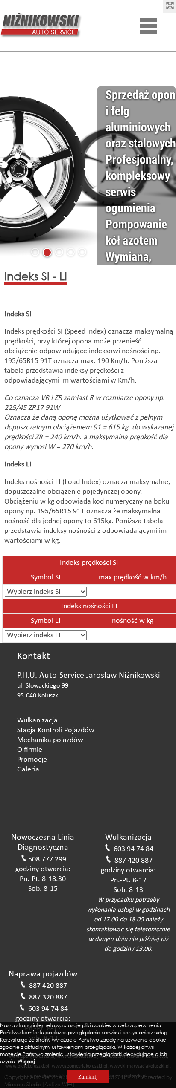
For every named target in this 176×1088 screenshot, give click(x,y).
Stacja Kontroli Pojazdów (55, 730)
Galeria (28, 770)
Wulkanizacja (37, 721)
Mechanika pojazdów (50, 740)
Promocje (32, 760)
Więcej (26, 1061)
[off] (169, 6)
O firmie (29, 750)
